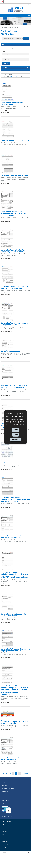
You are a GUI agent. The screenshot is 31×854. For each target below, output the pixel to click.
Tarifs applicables (6, 803)
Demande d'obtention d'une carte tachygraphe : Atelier (14, 324)
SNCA (3, 780)
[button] (29, 15)
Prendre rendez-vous (7, 794)
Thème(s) (4, 67)
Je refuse (15, 434)
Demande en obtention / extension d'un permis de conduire (15, 537)
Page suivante (24, 773)
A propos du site (5, 844)
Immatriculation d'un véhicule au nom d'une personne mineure (14, 387)
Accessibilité (4, 841)
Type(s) (3, 70)
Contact (3, 828)
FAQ (3, 824)
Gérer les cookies (15, 439)
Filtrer (6, 63)
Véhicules (4, 785)
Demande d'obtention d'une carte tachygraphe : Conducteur (14, 287)
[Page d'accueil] (1, 27)
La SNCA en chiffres (7, 816)
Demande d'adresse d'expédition (14, 175)
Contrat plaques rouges (10, 351)
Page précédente (7, 773)
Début (3, 51)
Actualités (4, 798)
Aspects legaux (5, 848)
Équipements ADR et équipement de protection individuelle (14, 722)
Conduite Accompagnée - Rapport (15, 140)
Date (3, 44)
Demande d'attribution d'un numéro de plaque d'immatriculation (15, 650)
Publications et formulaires (11, 27)
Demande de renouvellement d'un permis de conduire (15, 759)
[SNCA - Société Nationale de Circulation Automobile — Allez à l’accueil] (15, 9)
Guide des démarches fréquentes (14, 463)
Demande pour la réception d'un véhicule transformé (14, 615)
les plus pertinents (14, 76)
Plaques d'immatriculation (8, 788)
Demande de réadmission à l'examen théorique (12, 103)
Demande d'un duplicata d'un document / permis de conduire (13, 251)
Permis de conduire (6, 783)
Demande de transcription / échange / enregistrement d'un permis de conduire (13, 213)
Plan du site (4, 831)
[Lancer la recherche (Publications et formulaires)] (26, 38)
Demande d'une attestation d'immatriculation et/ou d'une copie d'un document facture (15, 499)
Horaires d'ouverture (6, 821)
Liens (3, 834)
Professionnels (5, 791)
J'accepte (15, 429)
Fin (3, 57)
